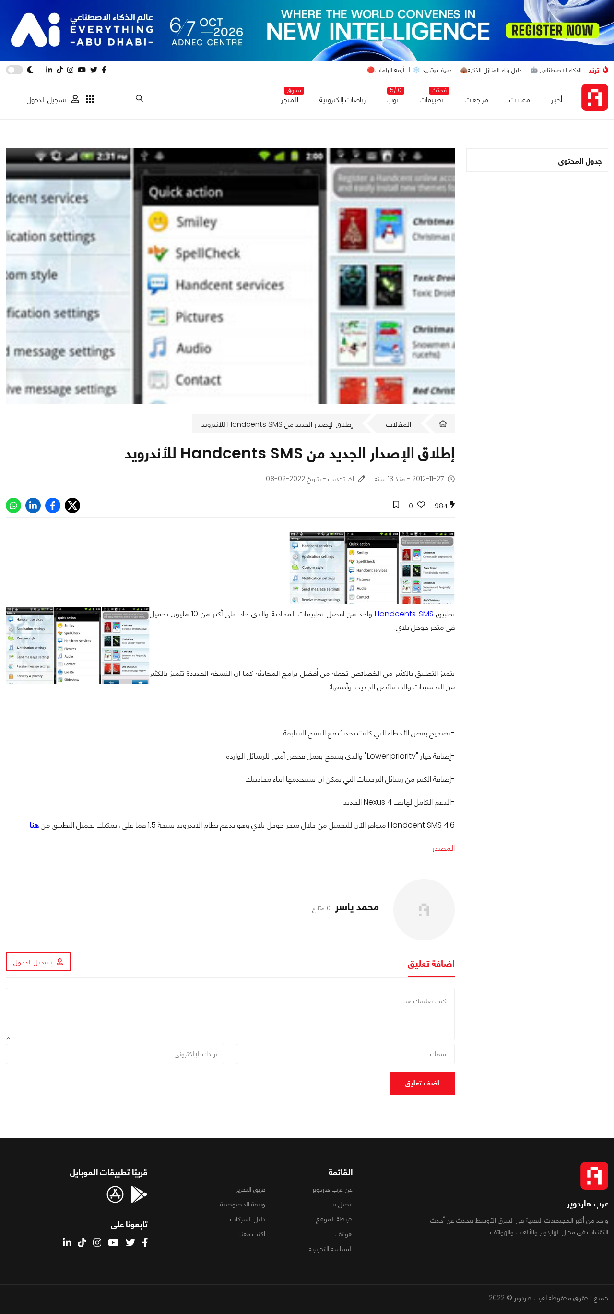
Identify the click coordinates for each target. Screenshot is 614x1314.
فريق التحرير (250, 1189)
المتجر (289, 98)
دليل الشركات (247, 1219)
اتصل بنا (342, 1204)
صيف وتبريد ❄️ (432, 69)
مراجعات (476, 100)
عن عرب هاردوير (332, 1189)
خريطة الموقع (334, 1219)
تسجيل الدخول (47, 100)
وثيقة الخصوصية (242, 1204)
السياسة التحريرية (331, 1249)
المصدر (443, 848)
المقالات (398, 424)
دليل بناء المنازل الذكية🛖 (491, 69)
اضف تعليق (422, 1083)
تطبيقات (432, 98)
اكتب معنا (252, 1234)
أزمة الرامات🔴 (385, 69)
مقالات (519, 100)
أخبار (556, 100)
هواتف (344, 1234)
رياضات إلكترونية (342, 100)
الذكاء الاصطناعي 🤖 (556, 69)
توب (393, 98)
